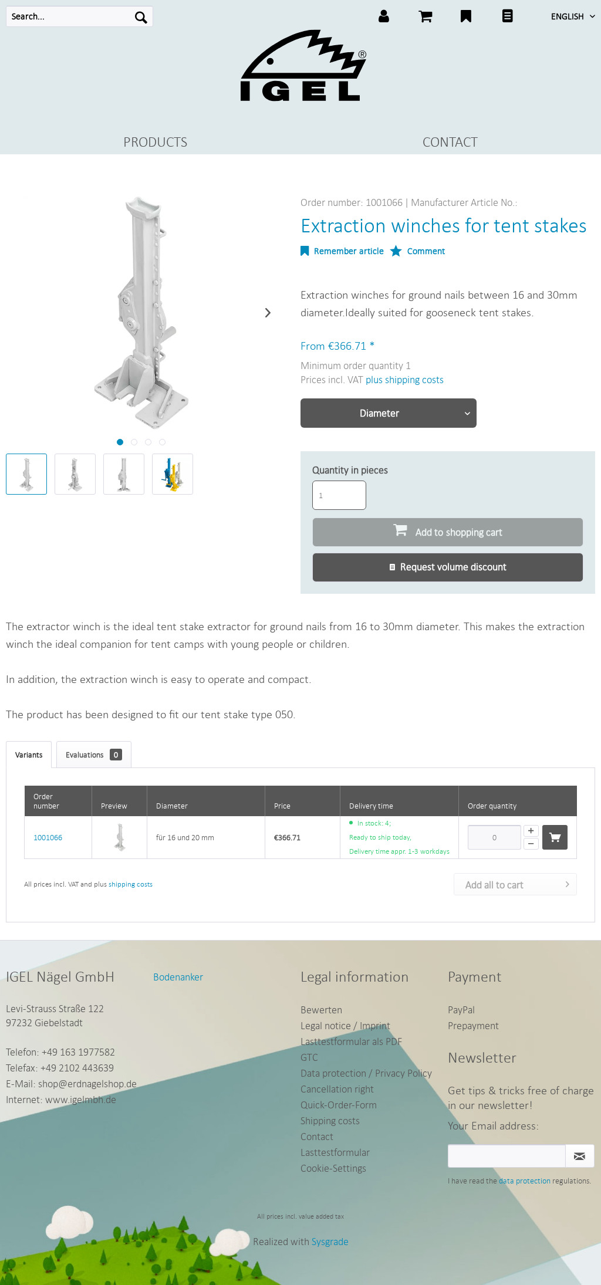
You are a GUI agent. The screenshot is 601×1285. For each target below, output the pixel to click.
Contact (316, 1136)
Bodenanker (178, 976)
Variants (28, 754)
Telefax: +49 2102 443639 (60, 1067)
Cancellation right (337, 1089)
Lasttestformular (335, 1152)
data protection (525, 1180)
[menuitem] (79, 16)
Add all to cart (494, 884)
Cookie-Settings (333, 1168)
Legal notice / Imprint (345, 1025)
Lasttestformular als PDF (351, 1041)
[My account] (384, 17)
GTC (309, 1057)
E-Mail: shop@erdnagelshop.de (71, 1083)
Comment (425, 250)
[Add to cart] (555, 837)
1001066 (47, 837)
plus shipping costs (405, 379)
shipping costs (131, 884)
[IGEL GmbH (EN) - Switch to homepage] (303, 65)
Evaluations (92, 754)
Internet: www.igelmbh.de (61, 1099)
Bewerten (321, 1009)
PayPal (461, 1009)
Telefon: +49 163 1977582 (60, 1052)
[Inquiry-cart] (507, 17)
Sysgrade (330, 1241)
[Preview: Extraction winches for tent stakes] (26, 474)
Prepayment (473, 1025)
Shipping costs (330, 1120)
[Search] (141, 16)
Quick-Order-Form (338, 1104)
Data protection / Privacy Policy (366, 1073)
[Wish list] (466, 17)
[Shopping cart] (425, 17)
